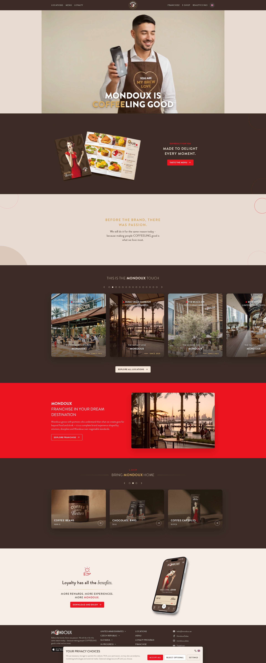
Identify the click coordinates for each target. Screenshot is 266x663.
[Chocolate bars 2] (133, 483)
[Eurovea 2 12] (146, 287)
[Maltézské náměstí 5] (123, 287)
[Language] (212, 5)
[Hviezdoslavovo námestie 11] (143, 287)
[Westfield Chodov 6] (126, 287)
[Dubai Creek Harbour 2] (112, 287)
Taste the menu (178, 162)
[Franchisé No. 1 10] (140, 287)
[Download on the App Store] (58, 649)
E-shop (186, 5)
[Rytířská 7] (129, 287)
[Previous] (104, 287)
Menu (69, 5)
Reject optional (175, 657)
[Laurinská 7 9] (136, 287)
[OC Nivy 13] (150, 287)
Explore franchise (65, 437)
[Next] (161, 287)
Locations (57, 5)
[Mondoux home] (133, 5)
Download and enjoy (85, 605)
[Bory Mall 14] (153, 287)
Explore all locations (131, 369)
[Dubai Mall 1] (109, 287)
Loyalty (78, 5)
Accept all (155, 657)
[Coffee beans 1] (129, 483)
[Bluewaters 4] (119, 287)
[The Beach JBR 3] (116, 287)
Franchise (174, 5)
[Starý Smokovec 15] (156, 287)
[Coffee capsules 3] (136, 483)
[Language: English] (197, 650)
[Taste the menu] (98, 154)
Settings (193, 657)
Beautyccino (200, 5)
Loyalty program (144, 640)
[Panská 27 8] (133, 287)
